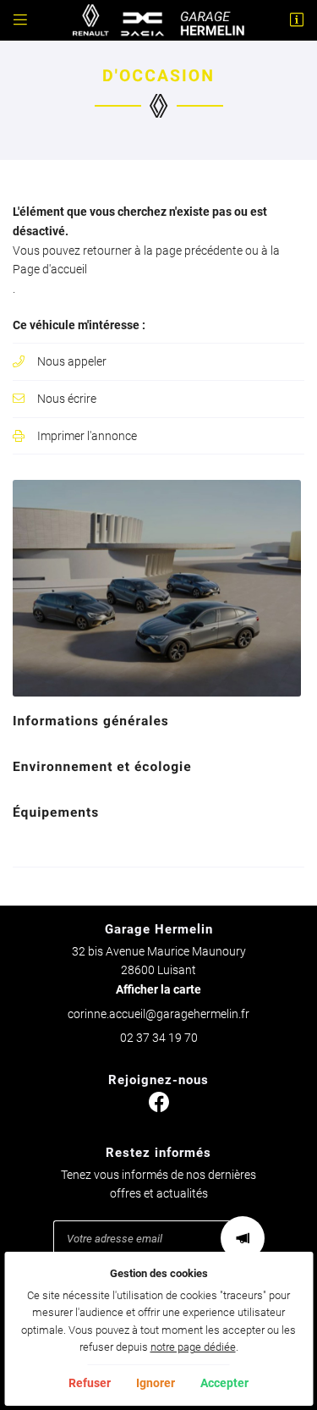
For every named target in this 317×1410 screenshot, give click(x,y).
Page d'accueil (50, 269)
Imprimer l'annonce (87, 436)
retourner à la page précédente (163, 250)
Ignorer (155, 1383)
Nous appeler (72, 361)
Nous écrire (66, 398)
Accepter (224, 1383)
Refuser (89, 1383)
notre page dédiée (193, 1347)
